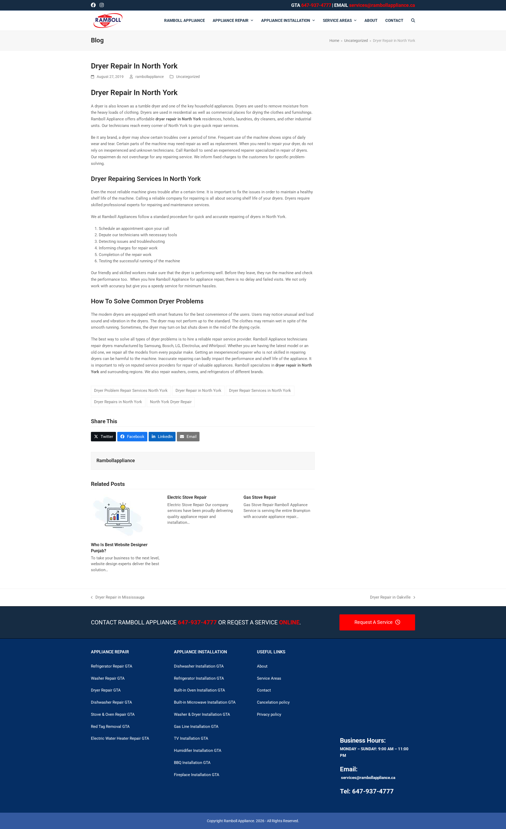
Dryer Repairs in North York (118, 401)
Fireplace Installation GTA (196, 774)
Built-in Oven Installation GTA (199, 690)
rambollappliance (149, 77)
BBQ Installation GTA (192, 762)
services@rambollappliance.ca (368, 777)
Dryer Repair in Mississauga (117, 598)
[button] (413, 21)
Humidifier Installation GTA (197, 750)
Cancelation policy (273, 702)
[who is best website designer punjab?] (118, 516)
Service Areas (269, 678)
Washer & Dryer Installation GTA (202, 714)
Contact (264, 690)
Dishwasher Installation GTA (199, 666)
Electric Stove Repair (187, 497)
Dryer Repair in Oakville (390, 598)
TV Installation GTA (191, 738)
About (262, 666)
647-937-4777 (316, 5)
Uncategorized (188, 77)
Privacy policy (269, 714)
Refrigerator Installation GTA (199, 678)
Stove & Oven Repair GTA (113, 714)
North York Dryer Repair (171, 401)
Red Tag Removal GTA (110, 726)
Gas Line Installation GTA (196, 726)
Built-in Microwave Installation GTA (205, 702)
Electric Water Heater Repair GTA (120, 738)
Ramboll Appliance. (239, 821)
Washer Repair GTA (108, 678)
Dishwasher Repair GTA (111, 702)
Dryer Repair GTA (106, 690)
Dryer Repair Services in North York (260, 390)
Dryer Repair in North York (198, 390)
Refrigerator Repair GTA (111, 666)
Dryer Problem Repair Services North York (131, 390)
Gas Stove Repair (260, 497)
